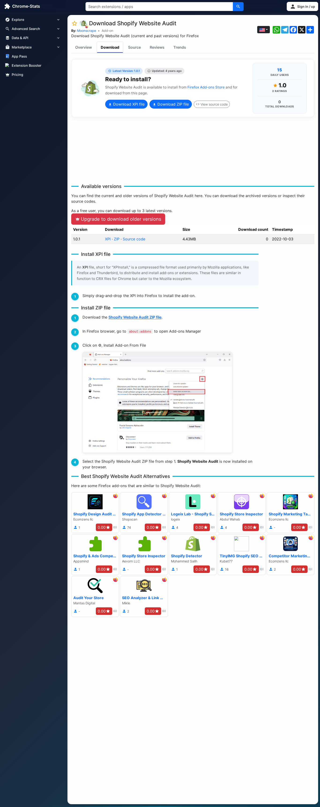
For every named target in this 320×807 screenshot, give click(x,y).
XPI (108, 239)
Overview (83, 47)
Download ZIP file (172, 104)
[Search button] (238, 6)
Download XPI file (128, 104)
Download (110, 47)
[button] (302, 6)
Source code (134, 239)
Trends (179, 47)
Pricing (17, 75)
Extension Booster (26, 65)
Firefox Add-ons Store (206, 87)
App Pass (19, 56)
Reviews (157, 47)
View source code (214, 104)
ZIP (116, 239)
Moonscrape (86, 31)
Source (134, 47)
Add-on (107, 31)
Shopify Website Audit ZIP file (134, 317)
